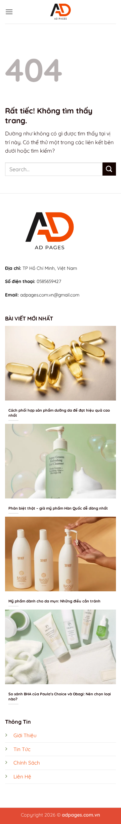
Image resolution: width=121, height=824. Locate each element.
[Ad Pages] (61, 12)
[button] (9, 11)
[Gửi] (109, 169)
